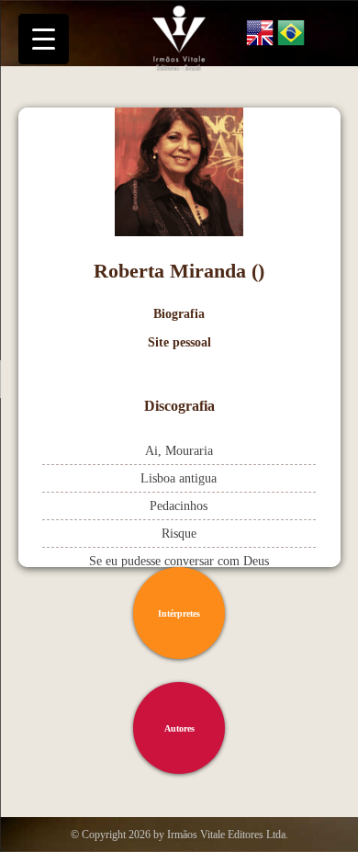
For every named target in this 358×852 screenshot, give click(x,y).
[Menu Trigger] (43, 39)
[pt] (291, 36)
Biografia (179, 314)
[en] (260, 36)
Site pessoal (179, 342)
